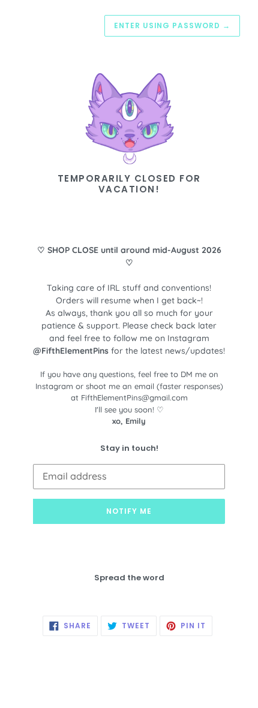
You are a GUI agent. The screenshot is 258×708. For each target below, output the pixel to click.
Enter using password (172, 25)
